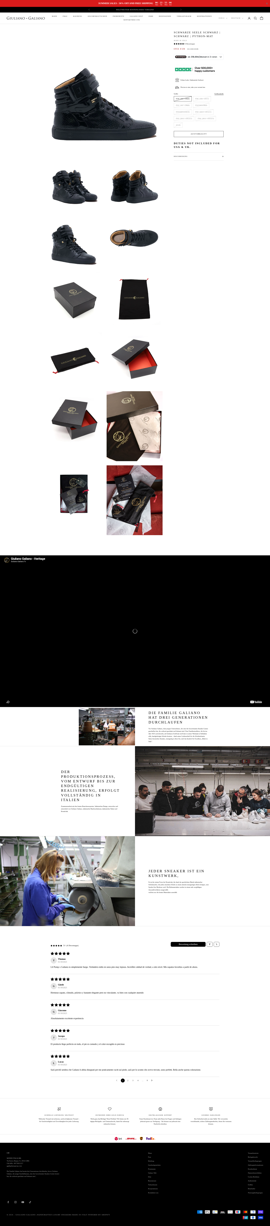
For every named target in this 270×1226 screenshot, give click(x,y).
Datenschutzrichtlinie (255, 1173)
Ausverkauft (199, 134)
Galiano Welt (136, 16)
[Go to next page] (152, 1080)
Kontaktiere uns (132, 20)
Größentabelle (219, 94)
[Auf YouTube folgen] (22, 1202)
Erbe (151, 16)
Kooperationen (204, 16)
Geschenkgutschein (97, 16)
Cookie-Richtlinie (253, 1177)
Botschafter (251, 1188)
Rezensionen (165, 16)
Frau (65, 16)
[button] (179, 44)
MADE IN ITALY (180, 40)
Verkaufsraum (184, 16)
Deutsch (235, 18)
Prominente (118, 16)
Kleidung (77, 16)
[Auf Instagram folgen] (15, 1202)
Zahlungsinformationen (255, 1165)
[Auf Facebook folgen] (8, 1202)
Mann (54, 16)
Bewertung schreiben (188, 944)
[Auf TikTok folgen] (30, 1202)
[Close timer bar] (267, 3)
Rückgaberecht (253, 1157)
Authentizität (252, 1181)
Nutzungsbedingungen (255, 1193)
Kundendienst (252, 1169)
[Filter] (210, 944)
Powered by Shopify (99, 1215)
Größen (250, 1185)
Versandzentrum (253, 1153)
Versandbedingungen (255, 1161)
